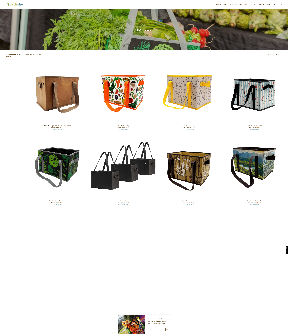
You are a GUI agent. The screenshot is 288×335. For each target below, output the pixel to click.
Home (268, 4)
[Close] (170, 316)
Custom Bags (233, 4)
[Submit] (167, 329)
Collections (32, 54)
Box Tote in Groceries (189, 201)
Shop (217, 4)
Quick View (57, 90)
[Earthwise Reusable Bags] (15, 4)
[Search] (277, 4)
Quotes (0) (287, 250)
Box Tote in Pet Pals (189, 126)
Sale (225, 4)
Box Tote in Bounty (123, 126)
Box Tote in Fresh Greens (57, 201)
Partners (253, 4)
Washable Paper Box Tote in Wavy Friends (57, 126)
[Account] (274, 4)
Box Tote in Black (123, 201)
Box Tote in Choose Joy (254, 201)
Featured (277, 54)
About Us (261, 4)
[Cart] (281, 4)
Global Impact (243, 4)
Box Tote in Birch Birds (255, 126)
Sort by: (270, 54)
